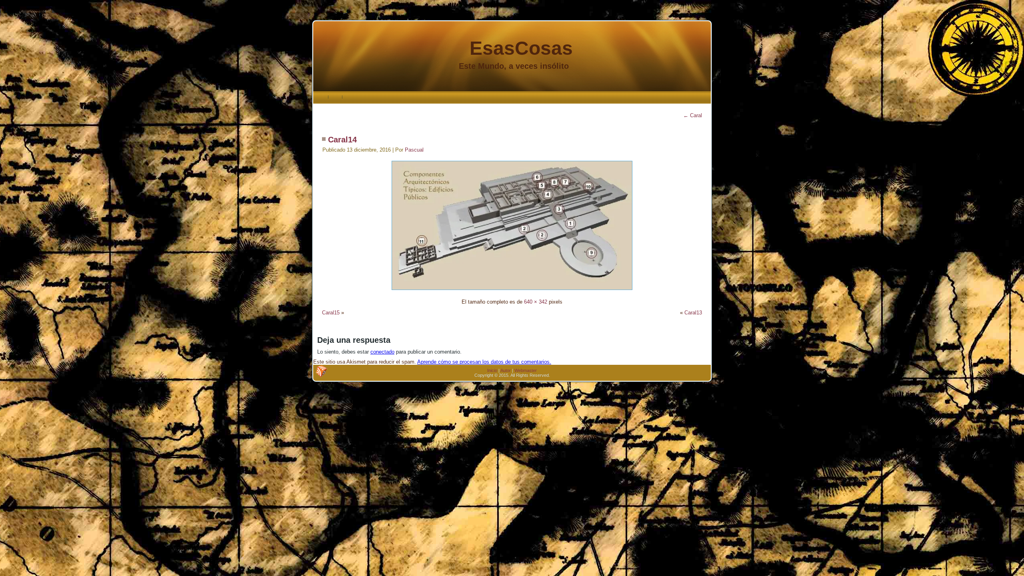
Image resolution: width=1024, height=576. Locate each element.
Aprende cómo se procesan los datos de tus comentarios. (484, 362)
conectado (382, 352)
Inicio (492, 370)
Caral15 (331, 313)
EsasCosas (521, 48)
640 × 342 (535, 302)
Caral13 (693, 313)
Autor (505, 370)
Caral (692, 115)
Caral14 (342, 139)
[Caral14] (512, 291)
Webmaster (525, 370)
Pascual (414, 150)
